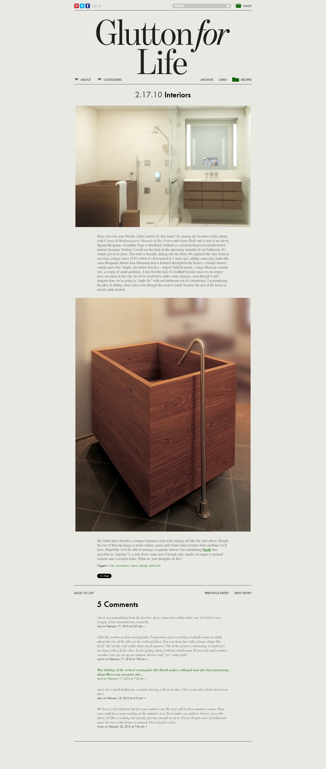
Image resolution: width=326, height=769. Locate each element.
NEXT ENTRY (243, 593)
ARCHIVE (206, 79)
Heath (207, 550)
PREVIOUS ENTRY (217, 593)
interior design (139, 565)
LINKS (223, 79)
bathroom (155, 565)
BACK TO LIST (84, 593)
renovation (122, 565)
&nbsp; (240, 5)
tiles (112, 565)
